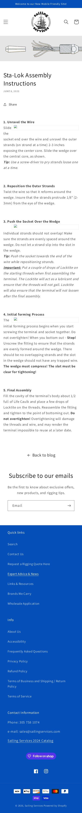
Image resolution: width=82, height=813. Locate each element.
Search (13, 544)
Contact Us (16, 554)
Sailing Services (34, 805)
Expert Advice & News (23, 574)
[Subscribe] (69, 505)
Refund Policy (17, 671)
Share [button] (13, 104)
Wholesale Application (23, 603)
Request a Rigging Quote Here (29, 564)
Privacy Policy (18, 661)
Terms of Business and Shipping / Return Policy (37, 683)
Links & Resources (20, 584)
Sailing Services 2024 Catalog (30, 740)
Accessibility (17, 641)
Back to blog (43, 455)
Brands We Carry (19, 594)
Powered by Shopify (55, 805)
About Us (14, 631)
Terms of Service (20, 696)
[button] (6, 22)
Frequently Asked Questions (28, 651)
